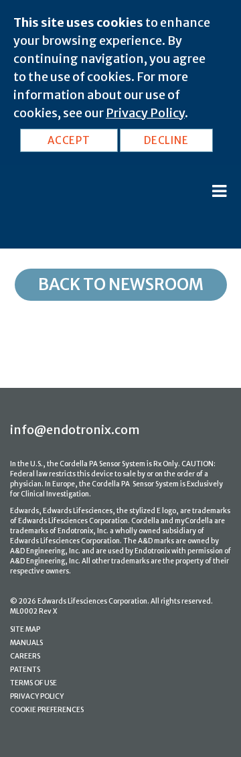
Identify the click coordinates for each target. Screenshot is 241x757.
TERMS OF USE (33, 683)
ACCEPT (69, 140)
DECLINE (166, 140)
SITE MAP (25, 629)
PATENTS (25, 669)
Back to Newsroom (121, 284)
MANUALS (26, 642)
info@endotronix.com (75, 429)
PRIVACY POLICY (37, 696)
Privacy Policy (145, 113)
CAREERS (25, 656)
